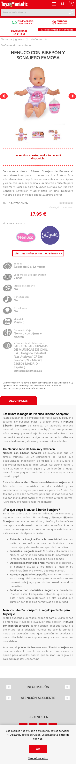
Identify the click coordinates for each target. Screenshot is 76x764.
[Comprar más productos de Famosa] (50, 244)
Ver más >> (38, 253)
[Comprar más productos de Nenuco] (26, 244)
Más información (38, 758)
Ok (38, 749)
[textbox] (34, 12)
